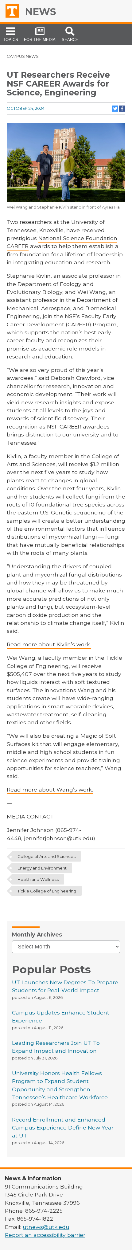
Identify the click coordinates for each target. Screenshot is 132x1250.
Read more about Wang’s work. (50, 789)
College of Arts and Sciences (46, 856)
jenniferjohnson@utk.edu (58, 838)
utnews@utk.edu (46, 1227)
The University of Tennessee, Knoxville (14, 11)
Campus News (23, 56)
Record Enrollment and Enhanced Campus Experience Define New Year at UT (63, 1127)
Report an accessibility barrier (45, 1235)
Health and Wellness (38, 879)
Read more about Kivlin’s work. (49, 644)
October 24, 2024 (26, 108)
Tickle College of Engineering (46, 890)
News (40, 11)
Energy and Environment (42, 868)
